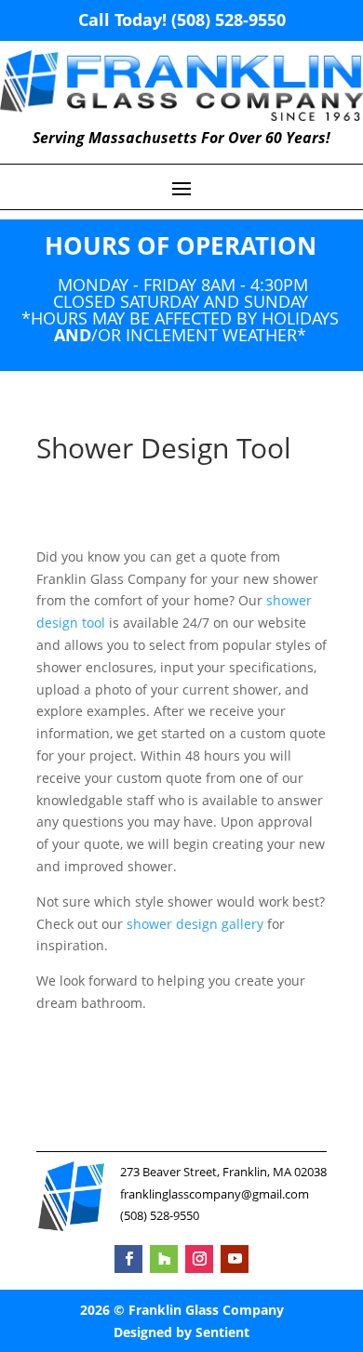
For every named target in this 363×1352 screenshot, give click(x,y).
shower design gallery (195, 924)
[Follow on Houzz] (164, 1259)
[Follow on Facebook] (128, 1259)
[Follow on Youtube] (235, 1259)
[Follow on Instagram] (199, 1259)
